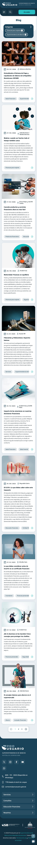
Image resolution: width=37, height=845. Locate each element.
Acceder (26, 12)
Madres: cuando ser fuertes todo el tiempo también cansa (16, 139)
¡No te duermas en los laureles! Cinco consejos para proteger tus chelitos (17, 635)
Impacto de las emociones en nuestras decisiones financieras (17, 412)
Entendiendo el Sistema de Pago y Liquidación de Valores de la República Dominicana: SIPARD (17, 75)
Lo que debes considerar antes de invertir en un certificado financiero (16, 567)
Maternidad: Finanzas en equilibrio (16, 275)
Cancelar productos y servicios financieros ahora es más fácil (15, 208)
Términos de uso (21, 838)
